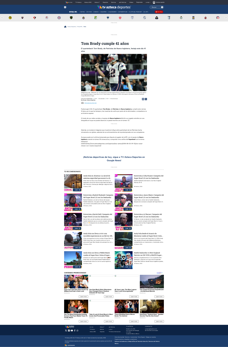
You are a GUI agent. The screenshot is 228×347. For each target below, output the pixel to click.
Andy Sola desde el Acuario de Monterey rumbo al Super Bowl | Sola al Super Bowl (149, 234)
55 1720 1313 (148, 330)
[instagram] (69, 331)
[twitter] (66, 331)
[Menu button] (71, 7)
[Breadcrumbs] (66, 27)
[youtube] (72, 331)
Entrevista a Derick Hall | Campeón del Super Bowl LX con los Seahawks (97, 215)
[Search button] (162, 7)
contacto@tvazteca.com (151, 329)
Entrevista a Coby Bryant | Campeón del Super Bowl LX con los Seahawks (148, 177)
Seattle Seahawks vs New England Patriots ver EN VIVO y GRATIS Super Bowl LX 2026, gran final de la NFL (148, 254)
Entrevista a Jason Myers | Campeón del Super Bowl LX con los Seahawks (149, 196)
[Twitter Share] (146, 99)
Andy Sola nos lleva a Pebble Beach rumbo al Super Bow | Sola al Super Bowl (96, 254)
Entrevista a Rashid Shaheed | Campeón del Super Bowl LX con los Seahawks (98, 196)
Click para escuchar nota (90, 103)
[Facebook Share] (143, 99)
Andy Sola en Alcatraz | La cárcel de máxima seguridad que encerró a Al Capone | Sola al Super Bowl (96, 177)
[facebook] (75, 331)
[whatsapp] (77, 331)
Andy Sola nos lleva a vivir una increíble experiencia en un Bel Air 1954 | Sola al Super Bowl (98, 234)
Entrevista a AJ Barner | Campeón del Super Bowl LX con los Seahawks (148, 215)
